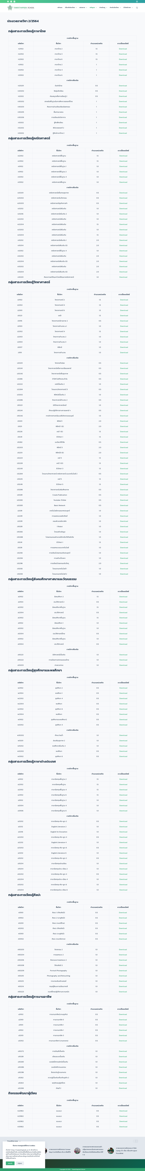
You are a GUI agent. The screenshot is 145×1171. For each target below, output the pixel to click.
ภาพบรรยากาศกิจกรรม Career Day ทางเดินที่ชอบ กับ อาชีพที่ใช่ (60, 1150)
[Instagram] (11, 1)
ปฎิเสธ (20, 1163)
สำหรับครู (102, 7)
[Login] (137, 1)
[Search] (137, 7)
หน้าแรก (60, 7)
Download (123, 48)
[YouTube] (14, 1)
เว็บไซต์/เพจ (127, 7)
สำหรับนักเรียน (114, 7)
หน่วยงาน (82, 7)
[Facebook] (8, 1)
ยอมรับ (10, 1163)
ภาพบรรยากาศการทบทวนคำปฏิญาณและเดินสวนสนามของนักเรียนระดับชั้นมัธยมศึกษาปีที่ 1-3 (93, 1150)
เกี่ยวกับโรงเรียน (70, 7)
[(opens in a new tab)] (77, 1151)
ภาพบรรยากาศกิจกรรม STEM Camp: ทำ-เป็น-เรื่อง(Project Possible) (126, 1151)
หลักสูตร (92, 7)
